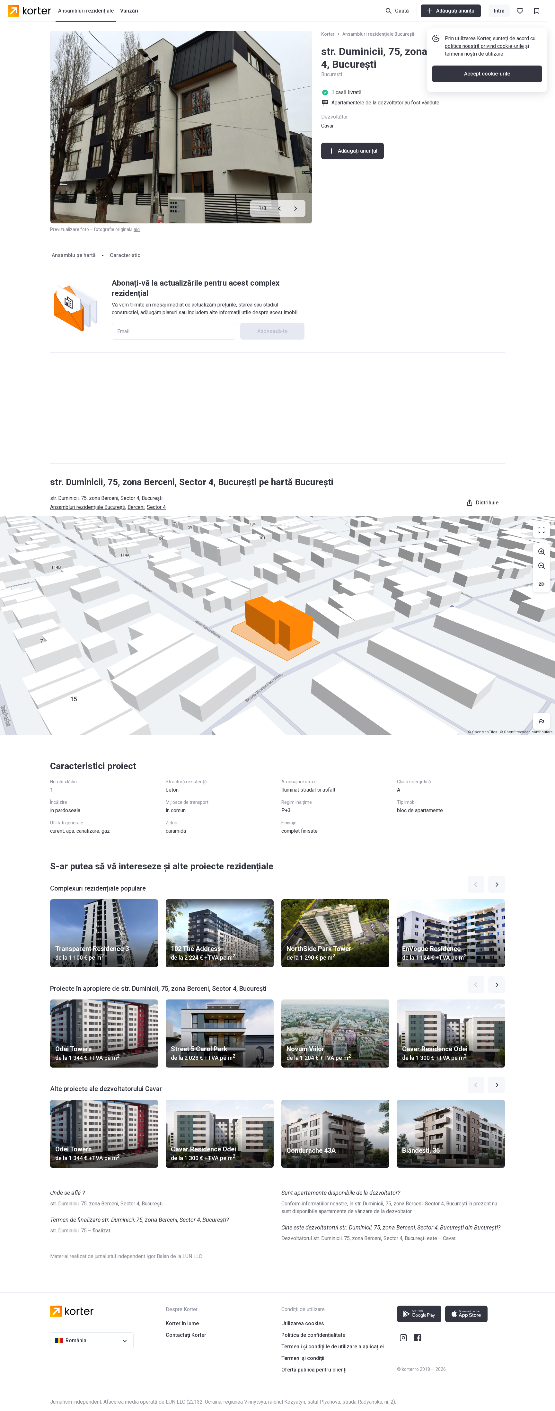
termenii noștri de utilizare (474, 54)
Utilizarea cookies (302, 1323)
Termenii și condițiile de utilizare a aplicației (332, 1347)
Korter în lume (182, 1323)
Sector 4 (156, 507)
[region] (277, 625)
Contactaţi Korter (186, 1335)
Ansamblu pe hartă (74, 255)
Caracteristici (126, 255)
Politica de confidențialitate (313, 1335)
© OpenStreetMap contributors (526, 732)
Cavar (327, 126)
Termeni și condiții (302, 1358)
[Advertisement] (277, 408)
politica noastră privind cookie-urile (484, 46)
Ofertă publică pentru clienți (314, 1370)
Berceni (136, 507)
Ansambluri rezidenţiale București (378, 34)
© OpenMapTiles (482, 732)
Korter (328, 34)
